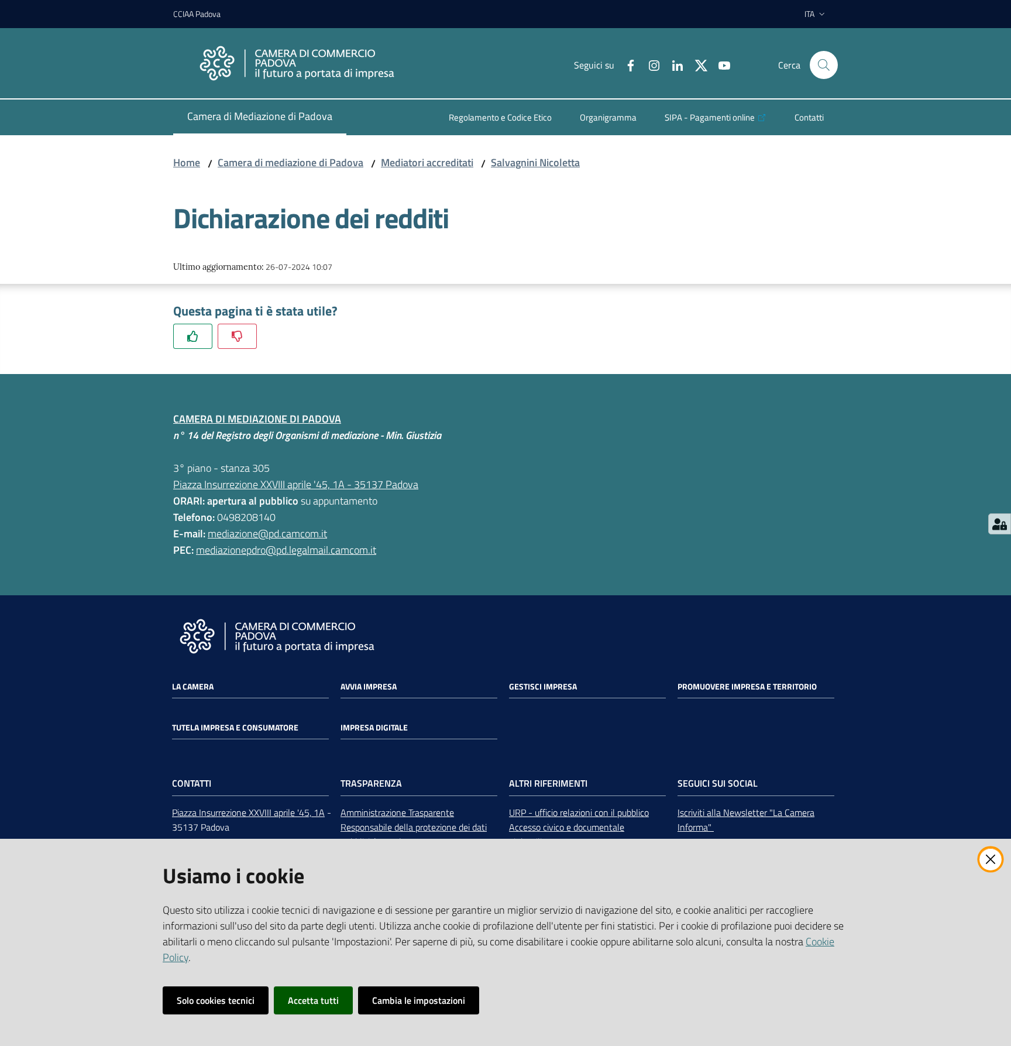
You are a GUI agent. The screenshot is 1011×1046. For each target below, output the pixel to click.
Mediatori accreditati (427, 162)
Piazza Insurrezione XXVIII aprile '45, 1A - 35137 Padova (295, 484)
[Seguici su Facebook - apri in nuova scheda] (626, 64)
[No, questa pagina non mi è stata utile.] (237, 336)
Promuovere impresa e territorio (747, 686)
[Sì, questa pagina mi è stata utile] (192, 336)
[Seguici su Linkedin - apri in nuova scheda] (673, 64)
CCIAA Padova (197, 14)
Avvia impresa (369, 686)
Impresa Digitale (374, 727)
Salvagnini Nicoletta (535, 162)
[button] (824, 65)
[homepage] (296, 65)
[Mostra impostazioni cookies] (999, 523)
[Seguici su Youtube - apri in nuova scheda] (719, 64)
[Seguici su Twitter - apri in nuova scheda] (696, 64)
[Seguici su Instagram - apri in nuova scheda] (649, 64)
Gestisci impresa (543, 686)
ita (809, 14)
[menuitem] (259, 117)
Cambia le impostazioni (418, 1000)
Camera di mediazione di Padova (290, 162)
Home (186, 162)
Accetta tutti (313, 1000)
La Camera (193, 686)
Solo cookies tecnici (216, 1000)
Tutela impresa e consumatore (235, 727)
